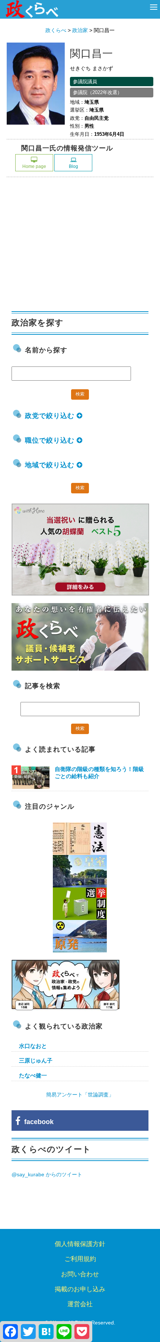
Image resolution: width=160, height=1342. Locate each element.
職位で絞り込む (51, 440)
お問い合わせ (80, 1274)
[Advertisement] (67, 246)
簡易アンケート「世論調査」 (80, 1095)
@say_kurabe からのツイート (47, 1174)
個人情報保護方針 (80, 1244)
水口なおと (33, 1046)
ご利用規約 (80, 1259)
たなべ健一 (33, 1075)
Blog (73, 166)
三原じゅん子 (35, 1060)
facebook (37, 1122)
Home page (34, 166)
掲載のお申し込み (80, 1289)
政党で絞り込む (51, 415)
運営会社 (80, 1304)
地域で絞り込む (51, 465)
